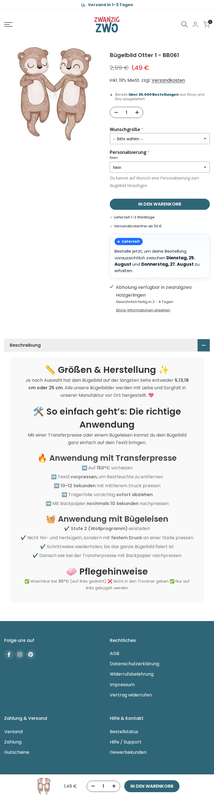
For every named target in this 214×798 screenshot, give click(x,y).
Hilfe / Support (126, 742)
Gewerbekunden (128, 752)
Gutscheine (16, 752)
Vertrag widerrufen (131, 695)
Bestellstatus (124, 731)
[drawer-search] (184, 24)
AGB (114, 653)
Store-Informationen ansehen (143, 310)
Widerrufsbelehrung (132, 674)
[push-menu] (8, 24)
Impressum (122, 684)
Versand (13, 731)
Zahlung (12, 742)
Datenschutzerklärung (134, 664)
